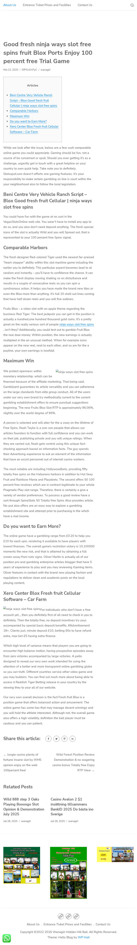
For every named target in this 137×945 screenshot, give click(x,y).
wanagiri (45, 69)
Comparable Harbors (24, 111)
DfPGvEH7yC (29, 69)
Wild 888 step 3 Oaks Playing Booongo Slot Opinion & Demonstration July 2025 (23, 807)
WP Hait (84, 937)
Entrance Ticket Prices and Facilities (47, 5)
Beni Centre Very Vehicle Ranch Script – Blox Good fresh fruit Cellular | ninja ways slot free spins (33, 100)
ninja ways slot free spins (76, 324)
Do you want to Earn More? (28, 121)
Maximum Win (19, 116)
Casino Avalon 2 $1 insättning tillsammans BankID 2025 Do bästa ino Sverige (72, 807)
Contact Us (85, 5)
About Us (9, 5)
